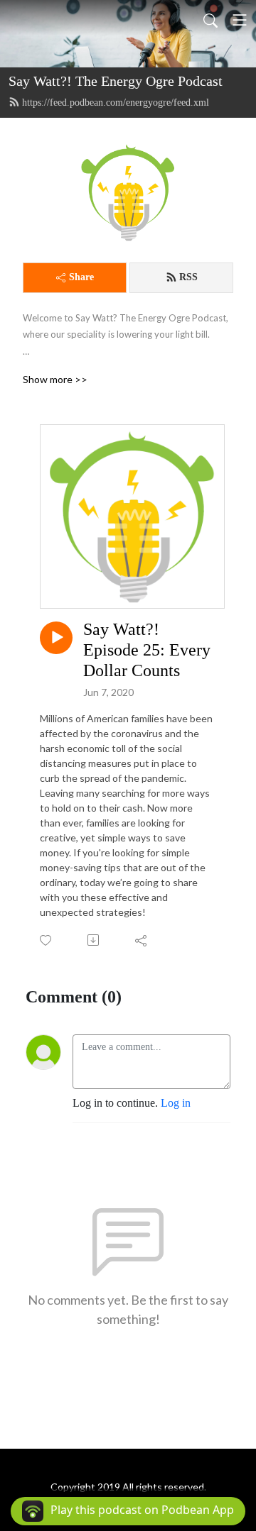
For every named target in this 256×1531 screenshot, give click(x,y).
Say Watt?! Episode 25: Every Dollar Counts (146, 650)
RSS (188, 277)
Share (81, 277)
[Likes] (46, 940)
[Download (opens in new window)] (94, 940)
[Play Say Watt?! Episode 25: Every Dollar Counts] (56, 637)
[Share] (142, 940)
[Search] (210, 20)
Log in (176, 1103)
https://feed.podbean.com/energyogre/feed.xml (115, 102)
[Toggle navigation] (239, 19)
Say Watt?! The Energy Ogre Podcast (116, 81)
